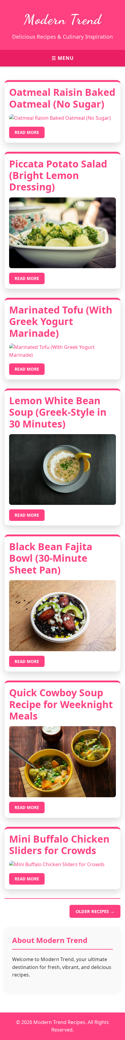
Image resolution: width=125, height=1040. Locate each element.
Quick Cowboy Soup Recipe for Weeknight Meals (61, 704)
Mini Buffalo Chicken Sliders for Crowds (59, 844)
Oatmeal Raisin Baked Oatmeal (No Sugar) (62, 98)
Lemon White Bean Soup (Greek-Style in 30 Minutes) (57, 412)
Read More (27, 132)
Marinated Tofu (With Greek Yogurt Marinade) (60, 321)
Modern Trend (63, 19)
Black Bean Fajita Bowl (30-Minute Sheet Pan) (50, 558)
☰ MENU (63, 58)
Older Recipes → (95, 911)
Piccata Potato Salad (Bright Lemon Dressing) (58, 175)
